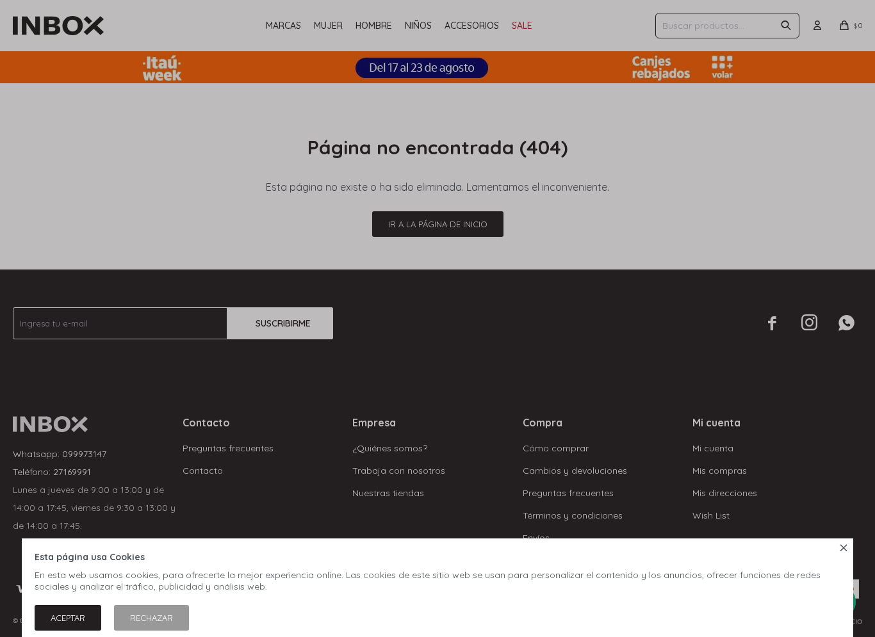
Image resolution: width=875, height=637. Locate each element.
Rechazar (151, 618)
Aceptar (68, 618)
